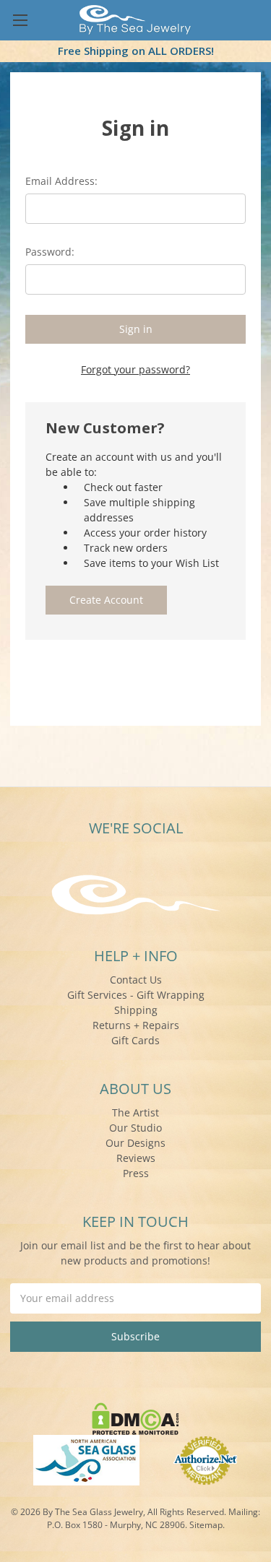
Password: (49, 252)
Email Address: (61, 181)
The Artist (135, 1112)
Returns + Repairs (136, 1025)
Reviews (135, 1158)
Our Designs (135, 1143)
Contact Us (136, 979)
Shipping (136, 1010)
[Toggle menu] (20, 20)
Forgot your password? (135, 369)
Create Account (106, 600)
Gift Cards (135, 1040)
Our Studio (135, 1127)
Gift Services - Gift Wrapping (136, 995)
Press (136, 1173)
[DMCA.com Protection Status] (135, 1417)
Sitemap (206, 1525)
